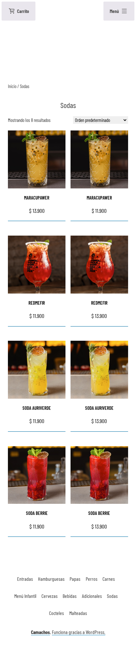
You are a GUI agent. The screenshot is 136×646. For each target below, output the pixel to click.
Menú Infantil (25, 596)
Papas (75, 579)
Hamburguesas (51, 579)
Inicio (12, 86)
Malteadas (78, 613)
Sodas (112, 596)
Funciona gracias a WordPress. (78, 632)
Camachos (40, 632)
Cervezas (49, 596)
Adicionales (92, 596)
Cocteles (56, 613)
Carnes (108, 579)
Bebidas (70, 596)
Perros (91, 579)
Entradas (25, 579)
